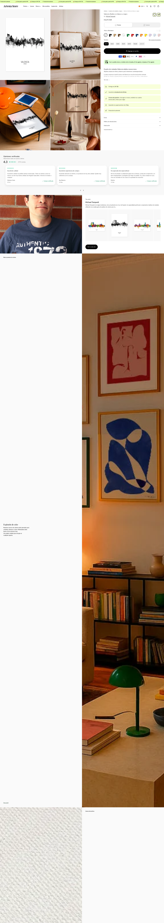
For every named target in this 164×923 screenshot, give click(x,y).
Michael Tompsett (110, 16)
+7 (144, 57)
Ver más (106, 79)
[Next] (83, 191)
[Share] (159, 15)
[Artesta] (12, 6)
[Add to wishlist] (154, 15)
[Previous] (80, 191)
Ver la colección (91, 247)
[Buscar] (147, 6)
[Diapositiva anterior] (157, 31)
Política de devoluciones (110, 121)
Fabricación (107, 125)
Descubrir (6, 803)
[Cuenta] (151, 6)
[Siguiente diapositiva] (160, 31)
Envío (105, 117)
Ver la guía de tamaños (155, 40)
